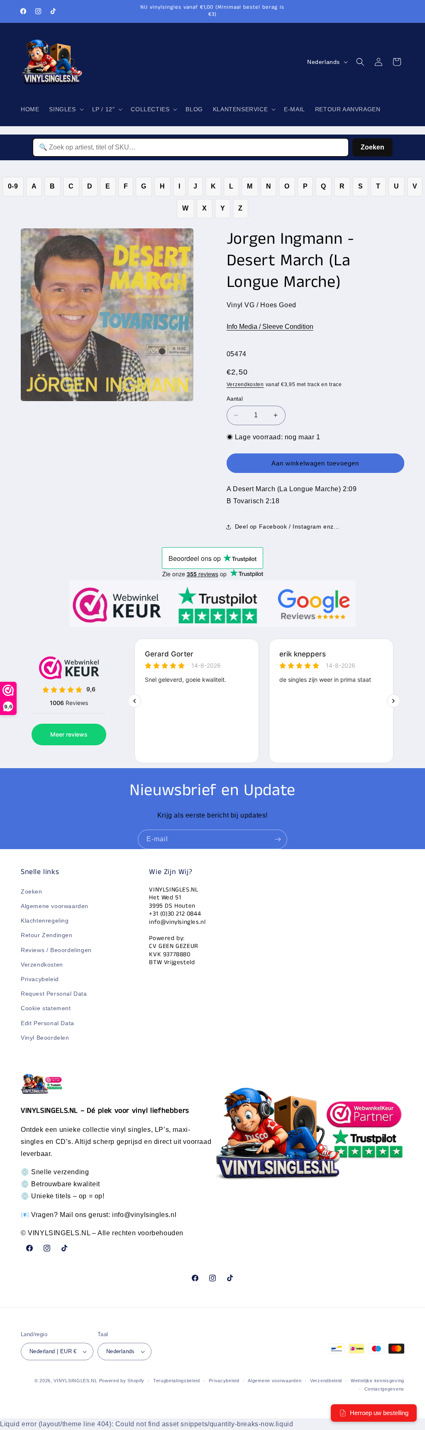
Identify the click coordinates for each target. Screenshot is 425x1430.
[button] (65, 109)
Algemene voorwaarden (54, 906)
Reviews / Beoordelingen (56, 950)
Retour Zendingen (47, 935)
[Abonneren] (278, 839)
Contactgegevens (384, 1388)
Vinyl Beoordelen (45, 1037)
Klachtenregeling (45, 920)
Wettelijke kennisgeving (377, 1380)
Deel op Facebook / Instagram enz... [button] (287, 526)
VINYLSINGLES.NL (76, 1380)
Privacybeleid (40, 979)
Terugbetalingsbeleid (176, 1380)
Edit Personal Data (47, 1023)
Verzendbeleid (326, 1380)
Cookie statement (46, 1008)
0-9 (13, 186)
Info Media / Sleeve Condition (270, 326)
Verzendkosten (245, 384)
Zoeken (372, 147)
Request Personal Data (54, 993)
